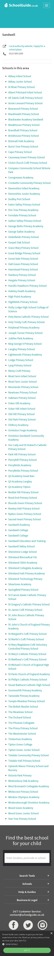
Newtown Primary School (22, 392)
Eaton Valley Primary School (24, 204)
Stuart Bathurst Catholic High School (29, 685)
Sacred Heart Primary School (24, 519)
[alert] (27, 943)
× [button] (51, 933)
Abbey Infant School (19, 76)
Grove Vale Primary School (23, 258)
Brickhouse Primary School (23, 135)
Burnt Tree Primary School (23, 146)
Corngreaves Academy (20, 177)
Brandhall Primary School (22, 130)
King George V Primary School (25, 343)
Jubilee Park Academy (20, 338)
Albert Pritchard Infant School (25, 92)
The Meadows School (20, 712)
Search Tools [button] (27, 875)
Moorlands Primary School (23, 387)
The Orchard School (19, 717)
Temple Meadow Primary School (26, 701)
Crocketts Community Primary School (29, 183)
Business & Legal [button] (27, 900)
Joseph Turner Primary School (25, 333)
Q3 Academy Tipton (19, 487)
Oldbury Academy (18, 425)
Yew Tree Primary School (22, 818)
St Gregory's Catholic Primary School (29, 604)
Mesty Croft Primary (19, 370)
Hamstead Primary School (23, 269)
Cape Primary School (20, 152)
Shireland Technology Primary (25, 579)
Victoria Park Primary (20, 775)
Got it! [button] (27, 950)
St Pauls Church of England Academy (29, 674)
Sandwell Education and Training (27, 541)
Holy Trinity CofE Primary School (26, 322)
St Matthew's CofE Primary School (27, 659)
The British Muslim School (23, 706)
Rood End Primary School (22, 497)
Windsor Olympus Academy (23, 797)
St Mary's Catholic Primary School (27, 654)
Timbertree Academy (20, 739)
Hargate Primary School (21, 280)
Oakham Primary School (22, 398)
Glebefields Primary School (23, 237)
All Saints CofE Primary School (25, 98)
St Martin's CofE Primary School (26, 639)
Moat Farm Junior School (22, 381)
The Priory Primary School (23, 728)
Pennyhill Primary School (22, 459)
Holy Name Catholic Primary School (28, 316)
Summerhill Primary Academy (25, 690)
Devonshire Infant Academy (23, 188)
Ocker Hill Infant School (21, 408)
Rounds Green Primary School (25, 503)
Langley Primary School (21, 349)
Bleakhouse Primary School (24, 125)
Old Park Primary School (22, 419)
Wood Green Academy (20, 808)
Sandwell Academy (19, 524)
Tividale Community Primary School (28, 755)
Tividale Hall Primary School (24, 760)
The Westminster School (22, 733)
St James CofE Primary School (25, 609)
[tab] (27, 875)
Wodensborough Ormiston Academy (28, 802)
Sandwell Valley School (21, 546)
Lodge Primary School (20, 360)
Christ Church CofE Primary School (27, 162)
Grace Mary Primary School (23, 248)
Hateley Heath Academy (21, 291)
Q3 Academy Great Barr (21, 476)
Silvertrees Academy (19, 584)
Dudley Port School (19, 199)
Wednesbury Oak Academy (23, 781)
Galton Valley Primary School (24, 220)
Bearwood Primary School (23, 108)
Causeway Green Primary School (26, 157)
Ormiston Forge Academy (22, 430)
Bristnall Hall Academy (21, 141)
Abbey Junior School (20, 81)
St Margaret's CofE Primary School (27, 634)
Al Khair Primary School (21, 87)
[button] (27, 944)
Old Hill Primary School (21, 414)
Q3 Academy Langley (20, 481)
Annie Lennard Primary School (25, 103)
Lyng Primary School (19, 365)
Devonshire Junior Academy (24, 193)
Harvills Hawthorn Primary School (27, 285)
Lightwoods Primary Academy (25, 354)
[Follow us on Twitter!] (27, 925)
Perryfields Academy (19, 465)
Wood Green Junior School (23, 813)
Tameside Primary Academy (23, 695)
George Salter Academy (21, 231)
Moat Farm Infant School (22, 376)
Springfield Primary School (23, 589)
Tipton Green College (20, 744)
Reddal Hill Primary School (23, 492)
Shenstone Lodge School (22, 551)
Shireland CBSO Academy (22, 562)
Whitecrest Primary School (23, 791)
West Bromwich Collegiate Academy (28, 786)
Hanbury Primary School (22, 275)
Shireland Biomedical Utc (22, 557)
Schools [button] (27, 884)
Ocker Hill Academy (19, 403)
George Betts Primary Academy (25, 226)
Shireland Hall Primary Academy (26, 573)
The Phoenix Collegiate (21, 723)
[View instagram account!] (41, 925)
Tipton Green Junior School (24, 750)
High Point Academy (19, 296)
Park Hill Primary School (22, 454)
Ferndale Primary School (22, 215)
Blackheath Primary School (23, 114)
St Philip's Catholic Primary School (27, 679)
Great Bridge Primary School (24, 253)
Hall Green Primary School (23, 264)
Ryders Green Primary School (24, 514)
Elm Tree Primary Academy (23, 210)
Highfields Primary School (23, 302)
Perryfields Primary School (23, 470)
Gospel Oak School (19, 242)
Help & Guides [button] (27, 892)
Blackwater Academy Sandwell (25, 119)
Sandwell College (18, 530)
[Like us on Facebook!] (12, 925)
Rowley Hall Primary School (24, 508)
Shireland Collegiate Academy (25, 568)
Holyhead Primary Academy (23, 327)
